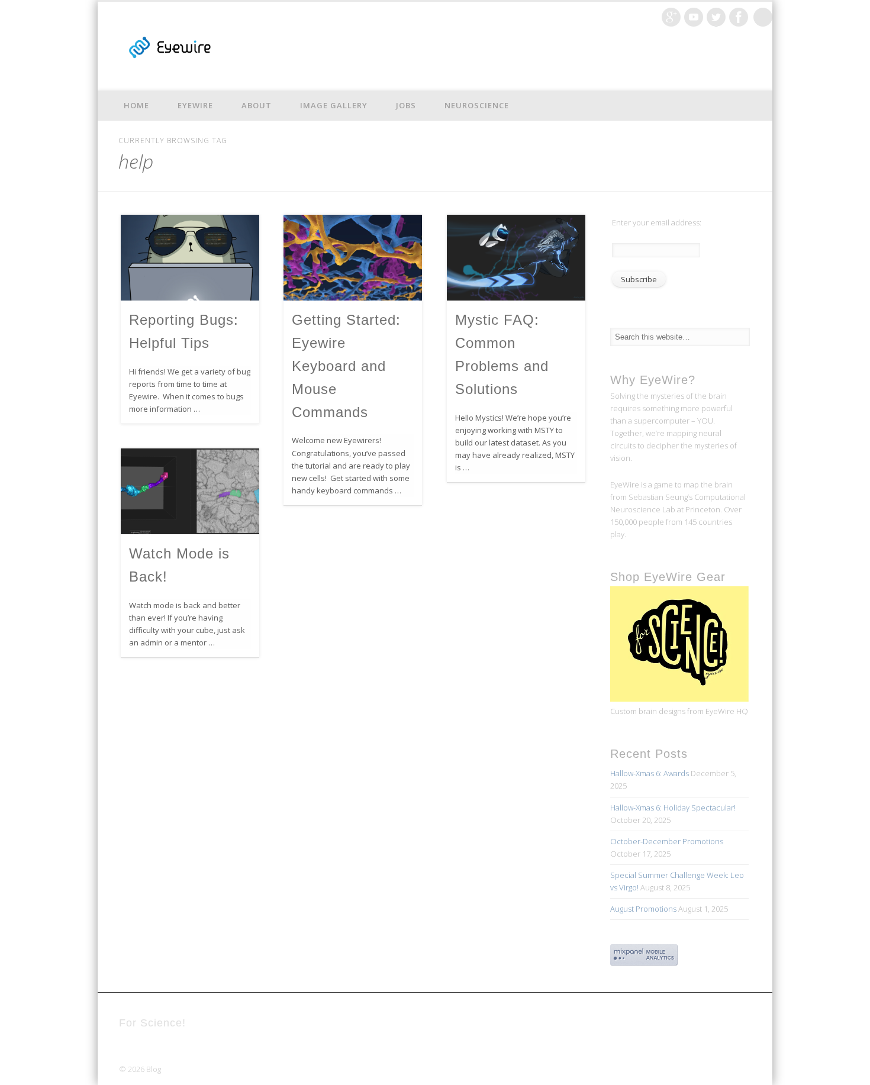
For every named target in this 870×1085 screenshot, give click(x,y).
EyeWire (195, 105)
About (256, 105)
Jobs (406, 105)
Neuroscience (476, 105)
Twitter (716, 17)
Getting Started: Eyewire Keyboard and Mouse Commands (346, 366)
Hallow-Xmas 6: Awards (649, 773)
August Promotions (643, 908)
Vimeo (693, 17)
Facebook (738, 17)
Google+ (671, 17)
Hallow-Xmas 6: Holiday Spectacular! (673, 807)
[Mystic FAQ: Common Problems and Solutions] (516, 258)
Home (136, 105)
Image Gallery (334, 105)
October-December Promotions (666, 841)
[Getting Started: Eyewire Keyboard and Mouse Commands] (352, 258)
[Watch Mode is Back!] (190, 491)
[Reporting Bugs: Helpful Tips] (190, 258)
